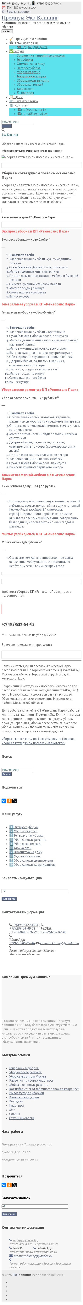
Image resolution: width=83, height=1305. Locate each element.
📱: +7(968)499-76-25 (46, 3)
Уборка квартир (28, 72)
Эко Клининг (10, 134)
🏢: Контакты (19, 105)
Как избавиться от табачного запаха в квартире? (44, 1089)
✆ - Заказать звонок (16, 12)
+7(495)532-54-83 (25, 925)
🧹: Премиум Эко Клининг (28, 39)
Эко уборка (25, 60)
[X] (14, 801)
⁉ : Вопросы (25, 93)
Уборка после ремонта (33, 80)
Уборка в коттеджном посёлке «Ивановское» (33, 743)
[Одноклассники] (9, 801)
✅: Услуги (16, 51)
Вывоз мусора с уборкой (26, 1093)
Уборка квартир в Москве (27, 1076)
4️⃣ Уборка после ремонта (28, 840)
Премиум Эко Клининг (30, 17)
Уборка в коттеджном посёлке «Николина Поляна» (38, 739)
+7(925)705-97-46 (53, 932)
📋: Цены (16, 97)
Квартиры (16, 1105)
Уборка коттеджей (30, 84)
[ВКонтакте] (4, 801)
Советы (14, 1114)
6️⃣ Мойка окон (20, 848)
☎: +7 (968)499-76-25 (32, 47)
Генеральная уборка (31, 76)
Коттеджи (16, 1101)
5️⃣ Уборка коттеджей (24, 844)
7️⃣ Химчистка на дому (25, 852)
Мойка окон (25, 89)
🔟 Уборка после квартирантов (32, 864)
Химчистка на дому (31, 64)
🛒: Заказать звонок (23, 101)
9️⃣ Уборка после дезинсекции (31, 860)
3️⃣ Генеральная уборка (26, 835)
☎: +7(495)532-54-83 (16, 3)
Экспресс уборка (29, 68)
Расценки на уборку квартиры (31, 1080)
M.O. (12, 1110)
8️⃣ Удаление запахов (25, 856)
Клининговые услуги (24, 1097)
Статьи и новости (21, 1118)
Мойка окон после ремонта (28, 1085)
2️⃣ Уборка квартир (23, 831)
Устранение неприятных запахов (41, 55)
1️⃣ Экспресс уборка (23, 827)
